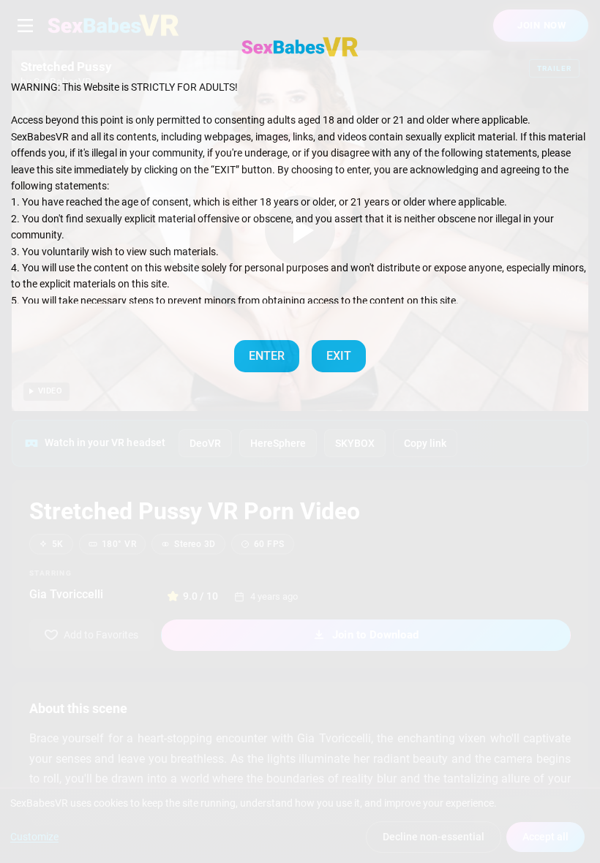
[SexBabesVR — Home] (300, 47)
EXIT (338, 356)
